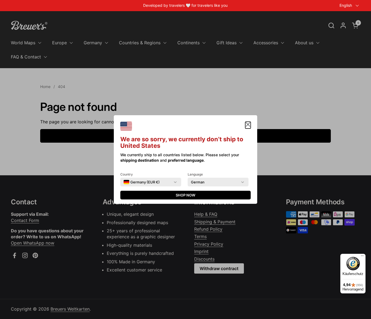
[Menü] (362, 257)
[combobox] (142, 182)
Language (195, 174)
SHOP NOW (185, 195)
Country (126, 174)
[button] (248, 125)
